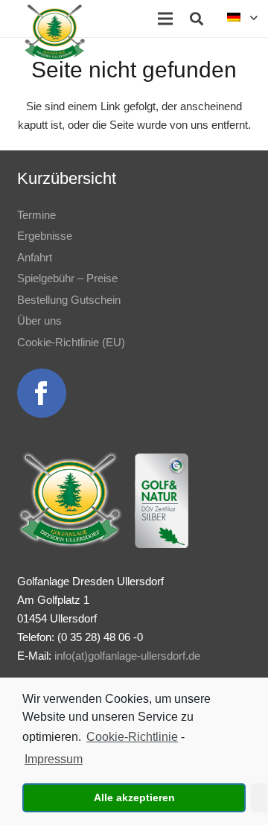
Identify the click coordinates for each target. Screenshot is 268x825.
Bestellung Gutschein (69, 299)
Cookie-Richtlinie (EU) (71, 342)
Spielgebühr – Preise (67, 278)
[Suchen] (196, 18)
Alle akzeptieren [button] (134, 797)
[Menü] (165, 18)
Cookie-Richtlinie (132, 736)
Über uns (39, 320)
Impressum (54, 759)
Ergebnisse (44, 235)
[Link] (54, 32)
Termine (36, 214)
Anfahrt (34, 257)
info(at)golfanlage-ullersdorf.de (127, 655)
